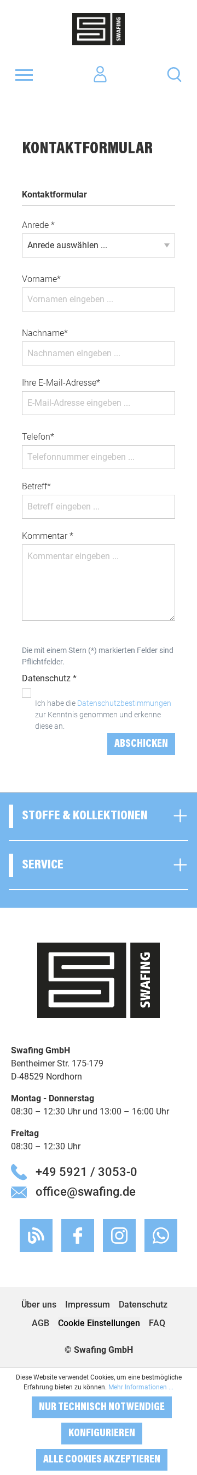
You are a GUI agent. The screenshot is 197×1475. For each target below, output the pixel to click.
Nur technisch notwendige (102, 1407)
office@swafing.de (86, 1191)
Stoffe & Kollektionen (85, 816)
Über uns (38, 1304)
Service (42, 865)
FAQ (157, 1323)
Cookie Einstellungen (99, 1323)
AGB (40, 1323)
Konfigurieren (101, 1433)
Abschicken (141, 744)
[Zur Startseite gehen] (98, 29)
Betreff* (36, 486)
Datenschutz (143, 1304)
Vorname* (41, 279)
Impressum (87, 1304)
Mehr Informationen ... (140, 1387)
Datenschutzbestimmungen (124, 703)
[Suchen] (174, 74)
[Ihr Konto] (100, 75)
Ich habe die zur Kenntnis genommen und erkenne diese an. (103, 714)
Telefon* (38, 436)
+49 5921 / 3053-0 (86, 1172)
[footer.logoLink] (98, 979)
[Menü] (24, 75)
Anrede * (38, 225)
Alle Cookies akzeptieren (101, 1459)
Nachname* (45, 333)
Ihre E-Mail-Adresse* (61, 382)
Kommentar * (47, 536)
